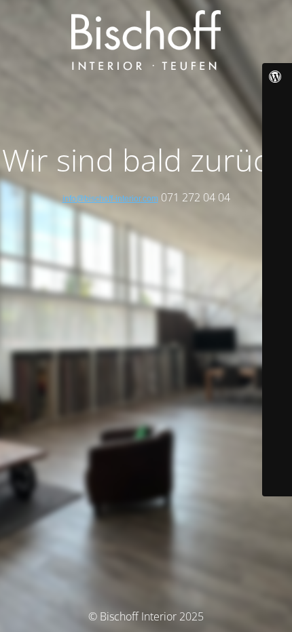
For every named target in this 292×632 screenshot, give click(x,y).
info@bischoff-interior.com (110, 198)
